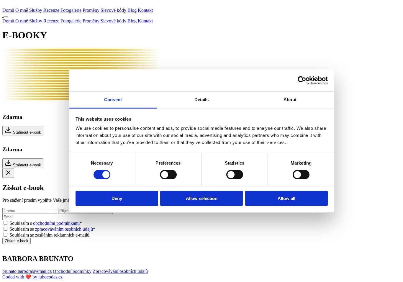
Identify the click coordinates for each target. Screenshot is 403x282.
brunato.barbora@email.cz (27, 271)
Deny (117, 198)
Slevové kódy (113, 10)
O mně (21, 10)
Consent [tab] (113, 99)
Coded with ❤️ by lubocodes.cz (32, 276)
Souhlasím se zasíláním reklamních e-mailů (49, 234)
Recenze (51, 10)
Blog (132, 10)
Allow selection (201, 198)
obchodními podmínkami (56, 223)
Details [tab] (201, 99)
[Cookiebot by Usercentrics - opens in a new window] (302, 80)
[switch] (168, 174)
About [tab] (290, 99)
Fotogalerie (70, 10)
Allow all (286, 198)
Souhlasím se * (52, 229)
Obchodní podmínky (72, 271)
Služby (35, 10)
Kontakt (145, 10)
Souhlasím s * (45, 223)
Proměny (91, 10)
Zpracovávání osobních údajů (120, 271)
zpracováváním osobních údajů (64, 229)
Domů (8, 10)
